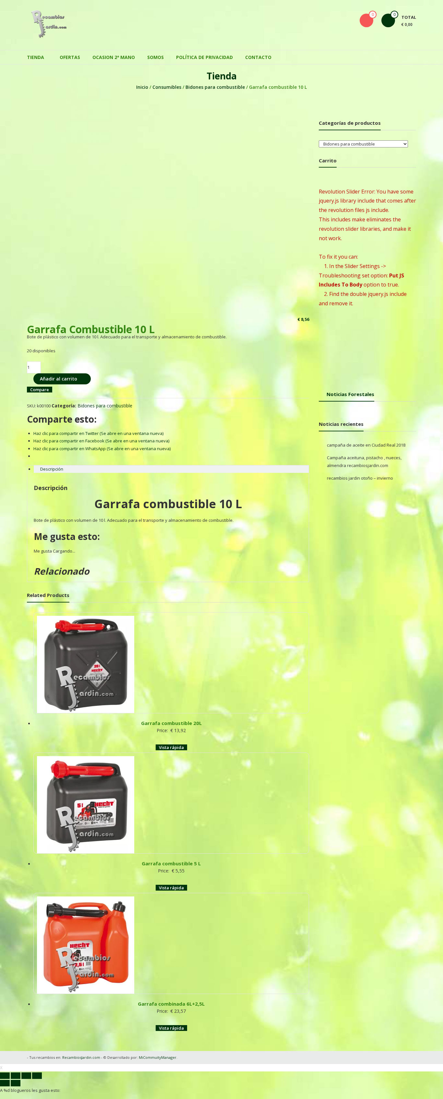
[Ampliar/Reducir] (37, 1075)
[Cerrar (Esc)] (5, 1075)
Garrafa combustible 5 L (171, 863)
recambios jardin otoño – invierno (360, 478)
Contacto (258, 57)
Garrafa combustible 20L (171, 723)
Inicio (142, 87)
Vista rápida (171, 747)
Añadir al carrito (58, 379)
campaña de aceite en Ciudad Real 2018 (366, 445)
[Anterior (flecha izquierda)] (5, 1083)
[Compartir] (15, 1075)
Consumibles (166, 87)
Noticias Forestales (350, 394)
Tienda (35, 57)
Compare (39, 389)
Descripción (51, 469)
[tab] (171, 469)
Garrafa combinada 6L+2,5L (171, 1003)
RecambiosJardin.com (81, 1057)
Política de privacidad (204, 57)
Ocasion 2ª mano (113, 57)
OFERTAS (70, 57)
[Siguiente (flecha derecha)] (15, 1083)
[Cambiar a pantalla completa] (26, 1075)
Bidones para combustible (215, 87)
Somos (155, 57)
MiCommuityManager (157, 1057)
